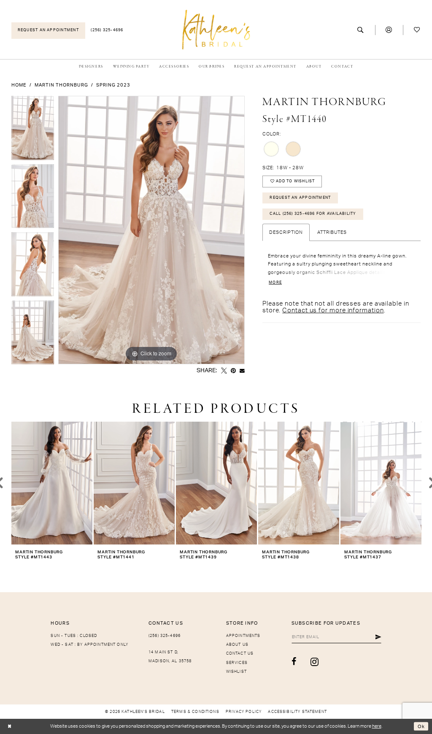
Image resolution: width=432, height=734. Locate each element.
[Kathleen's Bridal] (216, 29)
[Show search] (361, 30)
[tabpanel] (32, 130)
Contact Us (240, 653)
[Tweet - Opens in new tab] (224, 371)
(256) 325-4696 (164, 636)
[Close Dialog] (9, 726)
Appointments (243, 636)
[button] (389, 30)
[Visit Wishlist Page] (417, 30)
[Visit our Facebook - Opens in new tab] (294, 662)
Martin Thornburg (61, 85)
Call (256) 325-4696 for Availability (313, 214)
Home (19, 85)
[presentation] (51, 483)
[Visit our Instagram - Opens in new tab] (314, 661)
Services (237, 663)
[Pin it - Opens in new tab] (233, 371)
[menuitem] (48, 30)
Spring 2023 (113, 85)
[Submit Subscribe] (378, 637)
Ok (421, 726)
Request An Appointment (300, 198)
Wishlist (236, 672)
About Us (237, 645)
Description (286, 232)
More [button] (275, 282)
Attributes (332, 232)
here (376, 726)
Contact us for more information (332, 310)
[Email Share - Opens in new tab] (242, 371)
